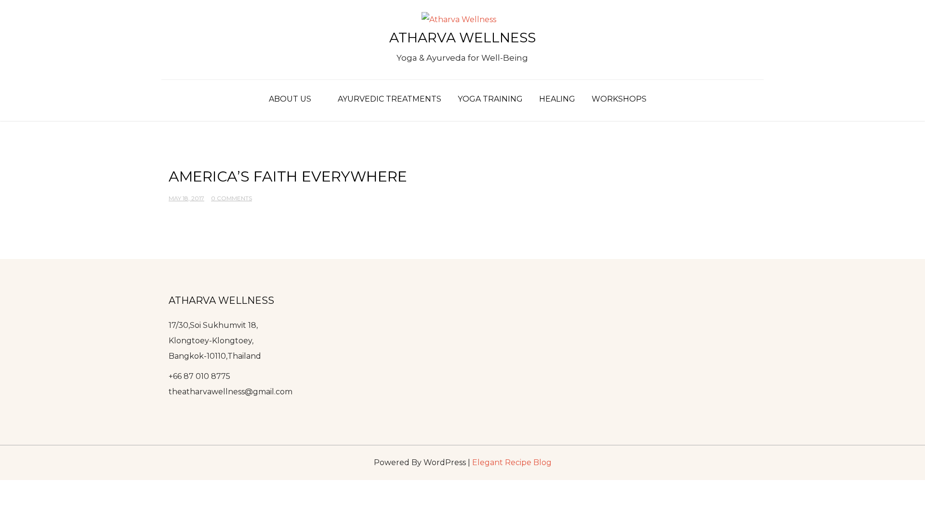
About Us (290, 99)
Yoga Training (490, 99)
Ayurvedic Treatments (389, 99)
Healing (557, 99)
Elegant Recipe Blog (512, 462)
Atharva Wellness (462, 37)
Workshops (619, 99)
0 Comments (231, 198)
